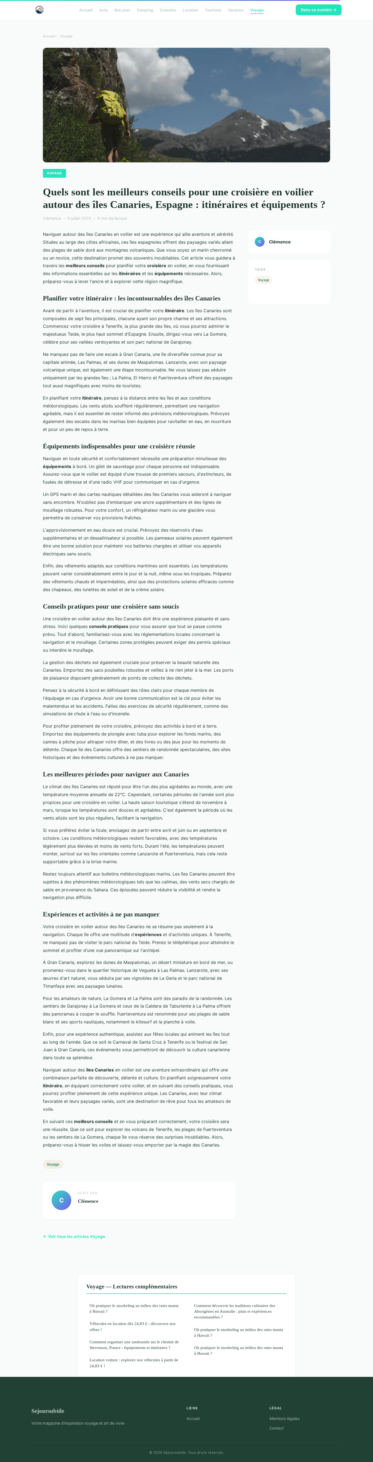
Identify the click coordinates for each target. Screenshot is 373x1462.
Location (190, 9)
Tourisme (213, 9)
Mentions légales (285, 1418)
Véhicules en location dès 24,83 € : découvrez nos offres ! (133, 1326)
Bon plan (122, 9)
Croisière (168, 9)
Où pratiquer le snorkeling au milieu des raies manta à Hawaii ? (134, 1308)
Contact (277, 1428)
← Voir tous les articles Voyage (74, 1236)
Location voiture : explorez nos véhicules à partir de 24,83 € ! (134, 1362)
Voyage (257, 9)
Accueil (86, 9)
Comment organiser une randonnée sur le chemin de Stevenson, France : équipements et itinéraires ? (134, 1344)
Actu (103, 9)
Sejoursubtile (47, 1411)
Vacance (236, 9)
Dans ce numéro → (318, 9)
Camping (145, 9)
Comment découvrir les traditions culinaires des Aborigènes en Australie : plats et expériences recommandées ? (234, 1311)
